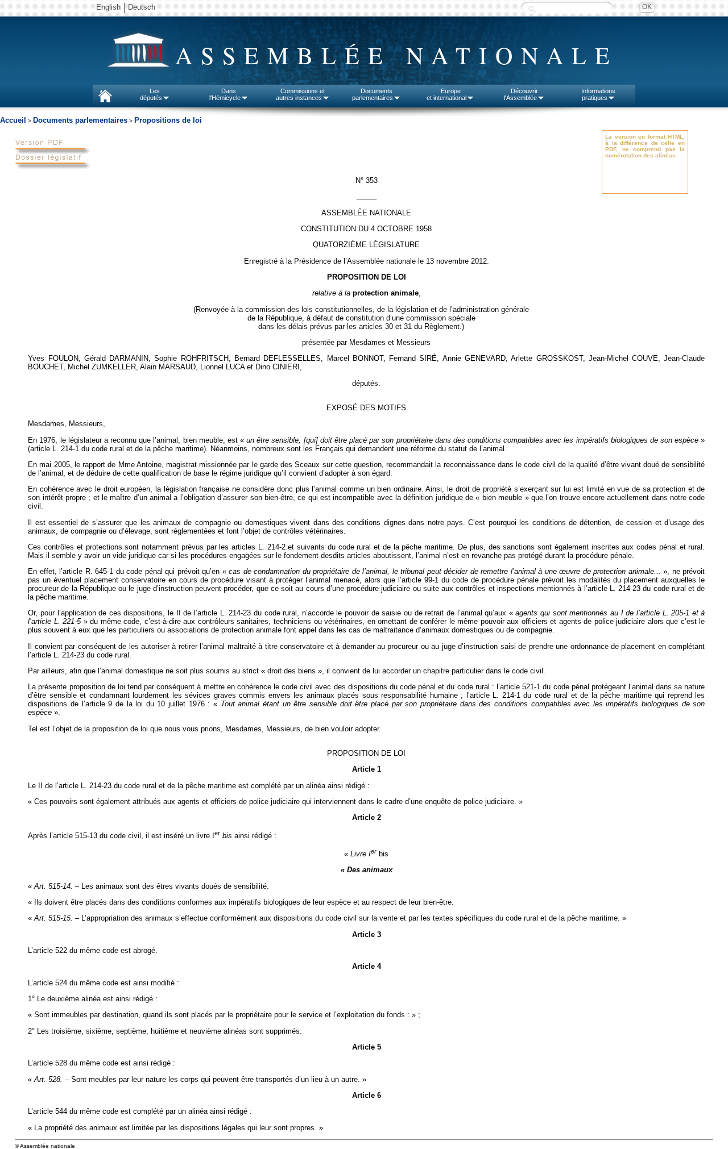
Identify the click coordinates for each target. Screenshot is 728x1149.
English (108, 7)
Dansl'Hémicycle (225, 94)
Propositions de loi (168, 120)
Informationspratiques (598, 94)
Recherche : (531, 8)
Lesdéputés (151, 94)
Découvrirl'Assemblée (521, 94)
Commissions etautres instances (300, 94)
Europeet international (446, 94)
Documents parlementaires (80, 120)
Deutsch (141, 7)
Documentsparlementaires (372, 94)
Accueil (13, 120)
